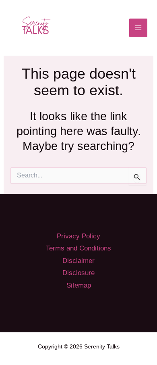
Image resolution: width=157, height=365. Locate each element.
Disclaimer (78, 261)
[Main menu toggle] (138, 28)
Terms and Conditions (78, 248)
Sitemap (78, 285)
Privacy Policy (78, 236)
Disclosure (78, 273)
